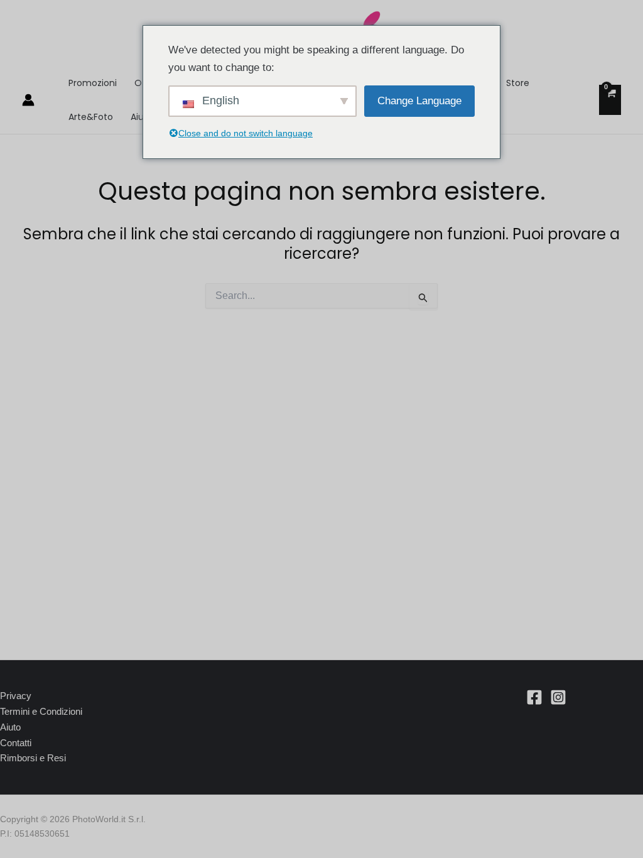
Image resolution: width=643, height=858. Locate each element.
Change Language (419, 101)
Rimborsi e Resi (33, 757)
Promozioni (92, 83)
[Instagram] (558, 697)
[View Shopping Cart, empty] (610, 100)
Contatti (15, 742)
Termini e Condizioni (41, 711)
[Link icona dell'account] (28, 100)
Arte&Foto (90, 117)
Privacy (15, 695)
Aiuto (10, 727)
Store (517, 83)
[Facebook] (534, 697)
